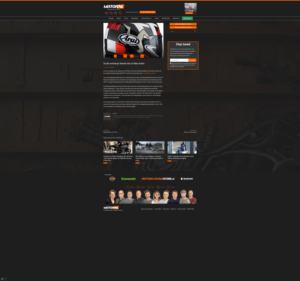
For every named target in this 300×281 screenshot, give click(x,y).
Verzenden (192, 60)
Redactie (112, 67)
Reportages (189, 13)
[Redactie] (107, 116)
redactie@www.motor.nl (149, 73)
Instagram (142, 187)
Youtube (162, 187)
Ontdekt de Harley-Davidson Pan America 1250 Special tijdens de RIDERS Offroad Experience (117, 158)
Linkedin (172, 187)
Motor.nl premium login (147, 12)
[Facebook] (113, 119)
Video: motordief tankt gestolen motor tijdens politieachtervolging (181, 157)
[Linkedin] (168, 187)
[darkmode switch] (3, 279)
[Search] (195, 31)
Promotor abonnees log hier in (183, 27)
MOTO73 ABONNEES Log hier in (183, 24)
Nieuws (105, 163)
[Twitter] (148, 187)
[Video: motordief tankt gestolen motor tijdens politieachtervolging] (182, 147)
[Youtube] (158, 187)
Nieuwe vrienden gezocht (190, 132)
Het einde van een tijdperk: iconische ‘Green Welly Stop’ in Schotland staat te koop (149, 158)
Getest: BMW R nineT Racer (110, 132)
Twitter (152, 187)
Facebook (132, 187)
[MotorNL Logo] (111, 207)
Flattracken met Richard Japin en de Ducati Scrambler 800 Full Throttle (190, 9)
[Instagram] (138, 187)
